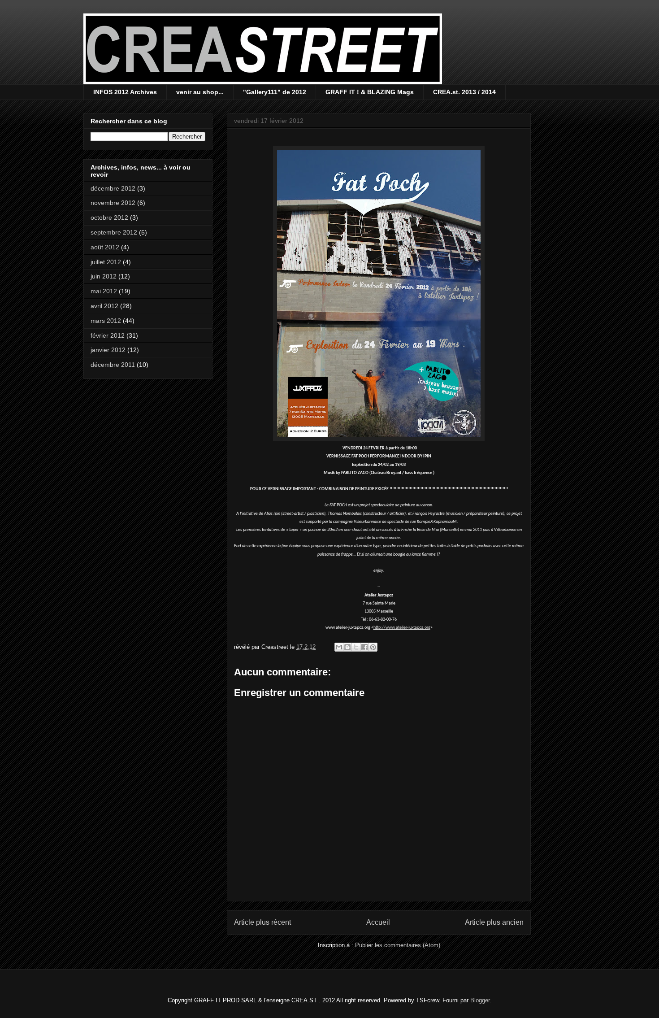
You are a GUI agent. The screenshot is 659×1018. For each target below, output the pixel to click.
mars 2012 (106, 320)
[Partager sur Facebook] (364, 647)
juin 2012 (104, 276)
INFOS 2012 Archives (125, 92)
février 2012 (108, 335)
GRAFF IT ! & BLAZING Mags (369, 92)
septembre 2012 (114, 232)
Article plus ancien (494, 922)
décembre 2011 (113, 364)
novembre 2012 (113, 202)
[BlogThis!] (347, 647)
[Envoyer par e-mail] (338, 647)
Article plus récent (262, 922)
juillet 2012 (106, 261)
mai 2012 (104, 291)
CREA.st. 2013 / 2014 (464, 92)
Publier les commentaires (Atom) (397, 945)
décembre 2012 (113, 188)
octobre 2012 (109, 217)
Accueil (378, 922)
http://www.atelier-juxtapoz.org (401, 627)
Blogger (480, 1000)
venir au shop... (200, 92)
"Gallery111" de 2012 (274, 92)
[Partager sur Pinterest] (373, 647)
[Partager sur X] (355, 647)
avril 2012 (104, 305)
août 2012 (105, 247)
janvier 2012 (108, 349)
